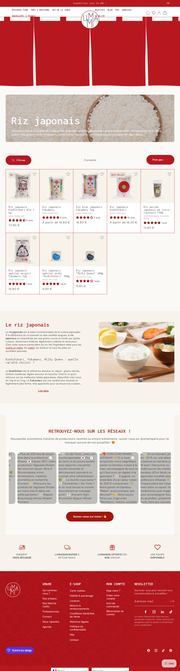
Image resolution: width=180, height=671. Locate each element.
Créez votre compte (112, 597)
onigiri (31, 347)
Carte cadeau (77, 590)
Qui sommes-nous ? (50, 592)
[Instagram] (154, 611)
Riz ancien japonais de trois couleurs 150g (156, 210)
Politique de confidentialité (78, 628)
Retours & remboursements (79, 607)
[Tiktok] (170, 611)
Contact (47, 616)
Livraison (75, 600)
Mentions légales (79, 621)
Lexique (74, 639)
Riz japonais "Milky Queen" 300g (89, 272)
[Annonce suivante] (139, 3)
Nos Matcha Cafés (49, 605)
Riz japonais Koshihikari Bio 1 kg (21, 210)
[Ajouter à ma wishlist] (34, 174)
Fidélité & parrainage (81, 595)
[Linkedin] (162, 611)
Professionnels (51, 611)
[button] (20, 10)
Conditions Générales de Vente (82, 615)
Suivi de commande (112, 605)
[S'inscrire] (170, 601)
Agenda (47, 626)
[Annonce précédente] (40, 3)
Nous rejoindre (51, 621)
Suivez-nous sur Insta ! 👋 (90, 516)
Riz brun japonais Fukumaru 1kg (89, 208)
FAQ (72, 634)
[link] (153, 13)
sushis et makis (14, 347)
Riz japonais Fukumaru (51, 208)
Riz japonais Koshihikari (119, 208)
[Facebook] (145, 611)
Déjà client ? (113, 590)
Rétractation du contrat (115, 613)
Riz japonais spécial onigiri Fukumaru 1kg (20, 273)
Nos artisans (50, 598)
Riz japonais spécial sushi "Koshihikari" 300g (56, 273)
